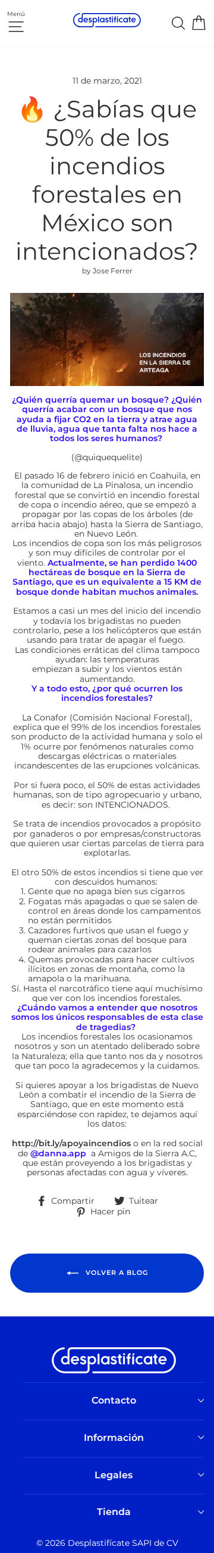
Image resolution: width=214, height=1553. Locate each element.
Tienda (114, 1511)
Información (114, 1437)
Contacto (114, 1400)
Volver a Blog (115, 1272)
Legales (114, 1475)
